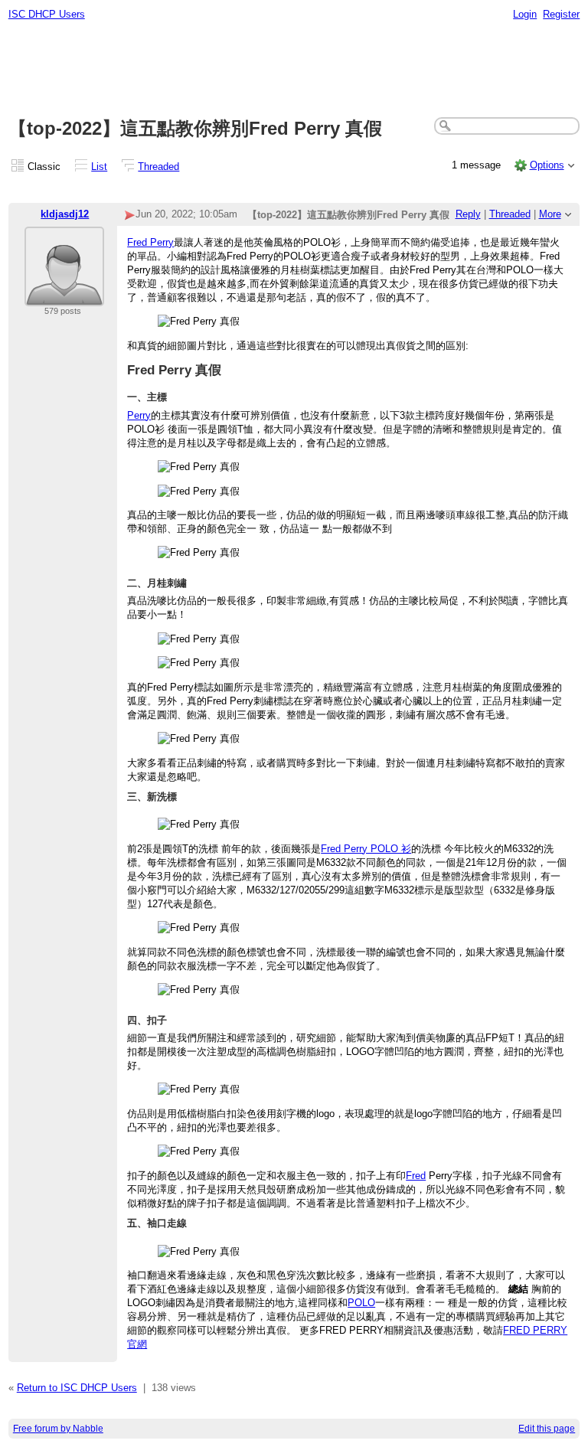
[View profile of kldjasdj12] (64, 296)
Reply (468, 214)
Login (525, 14)
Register (561, 14)
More (550, 214)
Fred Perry (150, 242)
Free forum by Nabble (58, 1428)
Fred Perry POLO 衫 (366, 848)
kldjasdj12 (65, 214)
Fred (416, 1175)
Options (547, 165)
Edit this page (546, 1428)
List (99, 166)
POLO (361, 1302)
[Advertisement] (294, 69)
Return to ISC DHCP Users (77, 1387)
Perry (139, 415)
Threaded (158, 166)
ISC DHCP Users (46, 14)
